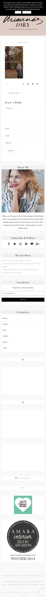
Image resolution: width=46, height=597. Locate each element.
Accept (18, 12)
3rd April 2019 (23, 42)
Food (4, 330)
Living (5, 342)
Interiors (6, 336)
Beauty (5, 318)
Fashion (5, 324)
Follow (23, 488)
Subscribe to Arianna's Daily (23, 288)
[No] (43, 8)
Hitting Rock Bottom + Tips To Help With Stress (21, 269)
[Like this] (7, 84)
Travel (5, 348)
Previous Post (14, 93)
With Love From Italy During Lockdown (17, 260)
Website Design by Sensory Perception (16, 592)
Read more (26, 12)
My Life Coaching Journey (12, 273)
